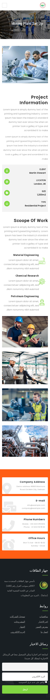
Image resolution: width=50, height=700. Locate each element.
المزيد (36, 595)
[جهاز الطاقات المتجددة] (43, 5)
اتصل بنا (44, 632)
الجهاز (22, 626)
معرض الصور (42, 626)
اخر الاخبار (43, 621)
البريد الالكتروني (17, 632)
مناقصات (43, 616)
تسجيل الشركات (17, 616)
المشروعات (19, 621)
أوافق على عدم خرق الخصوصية (32, 682)
